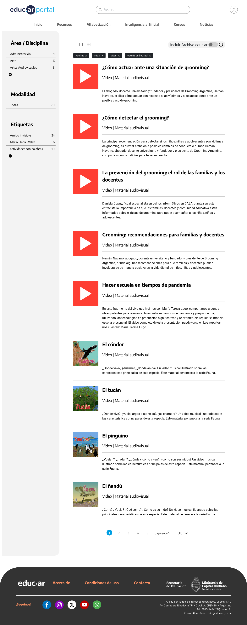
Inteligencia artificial (142, 24)
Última (183, 533)
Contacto (142, 582)
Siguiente (162, 533)
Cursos (179, 24)
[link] (234, 10)
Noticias (206, 24)
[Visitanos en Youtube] (84, 604)
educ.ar (173, 601)
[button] (10, 74)
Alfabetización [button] (99, 24)
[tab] (81, 44)
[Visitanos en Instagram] (59, 604)
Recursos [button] (64, 24)
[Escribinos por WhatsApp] (97, 604)
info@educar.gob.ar (219, 613)
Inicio (38, 24)
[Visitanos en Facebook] (46, 604)
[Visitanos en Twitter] (72, 604)
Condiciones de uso (102, 582)
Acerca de (61, 582)
